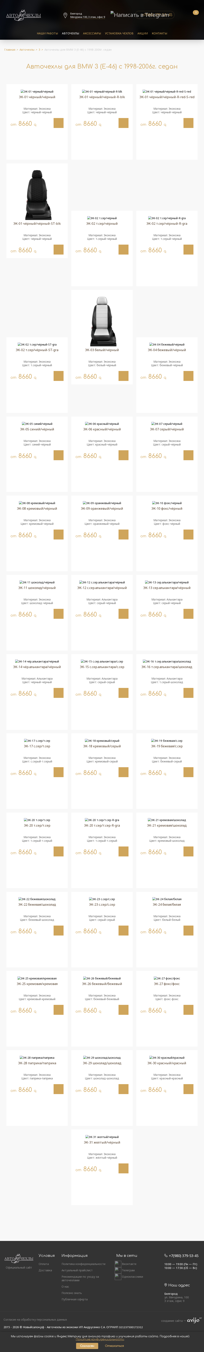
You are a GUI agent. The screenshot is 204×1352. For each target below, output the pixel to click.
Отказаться (114, 1345)
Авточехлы (70, 33)
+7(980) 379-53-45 (183, 1255)
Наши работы (47, 33)
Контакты (159, 33)
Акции (142, 33)
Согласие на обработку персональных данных (35, 1319)
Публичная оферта (75, 1299)
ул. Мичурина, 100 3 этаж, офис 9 (176, 1299)
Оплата (44, 1264)
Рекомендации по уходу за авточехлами (80, 1278)
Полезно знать (72, 1293)
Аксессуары (92, 33)
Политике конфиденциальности (100, 1339)
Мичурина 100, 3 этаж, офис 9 (87, 17)
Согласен (87, 1345)
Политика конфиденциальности (83, 1264)
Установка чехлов (119, 33)
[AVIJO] (193, 1321)
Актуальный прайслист (77, 1270)
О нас (65, 1286)
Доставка (45, 1270)
